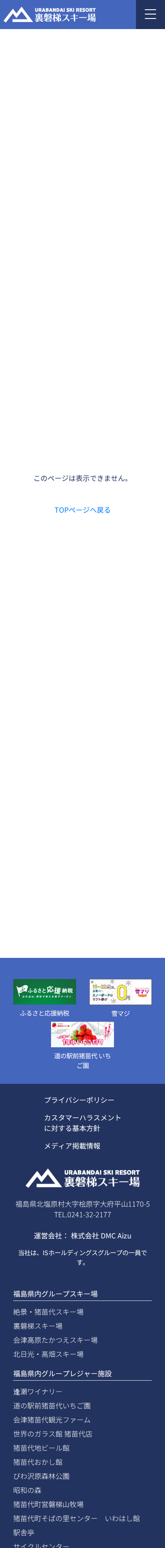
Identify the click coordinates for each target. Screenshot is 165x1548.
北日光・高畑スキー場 (48, 1353)
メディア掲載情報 (72, 1145)
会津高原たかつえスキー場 (55, 1339)
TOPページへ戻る (83, 509)
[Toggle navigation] (150, 14)
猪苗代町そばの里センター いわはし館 (76, 1518)
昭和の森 (27, 1490)
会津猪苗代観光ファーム (52, 1419)
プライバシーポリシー (79, 1099)
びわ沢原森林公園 (41, 1475)
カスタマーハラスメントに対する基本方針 (82, 1122)
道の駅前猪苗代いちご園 (52, 1405)
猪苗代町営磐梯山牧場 (48, 1504)
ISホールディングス (70, 1252)
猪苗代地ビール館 (41, 1447)
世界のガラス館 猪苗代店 (52, 1433)
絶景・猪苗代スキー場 (48, 1311)
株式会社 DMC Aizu (101, 1235)
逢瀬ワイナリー (37, 1391)
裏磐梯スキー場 (37, 1325)
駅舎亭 (23, 1532)
